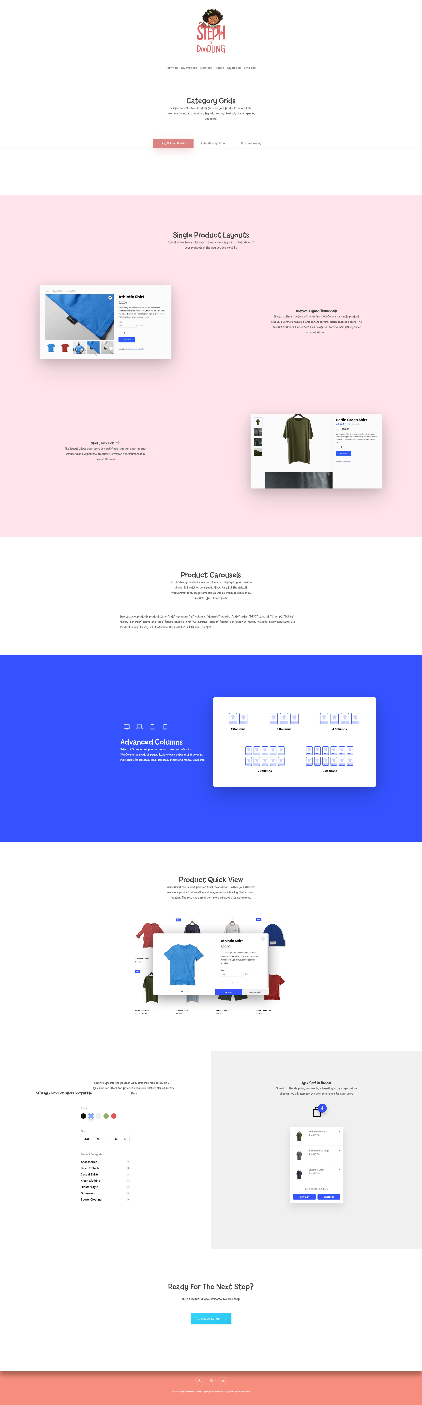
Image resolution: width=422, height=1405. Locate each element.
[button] (173, 143)
